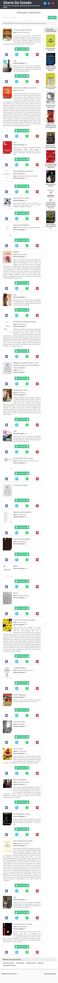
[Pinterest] (52, 3)
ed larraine (40, 963)
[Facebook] (48, 3)
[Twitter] (44, 3)
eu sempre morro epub (9, 965)
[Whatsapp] (27, 54)
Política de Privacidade (50, 973)
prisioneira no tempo (8, 963)
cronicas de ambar (31, 963)
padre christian (20, 963)
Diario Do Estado (17, 2)
